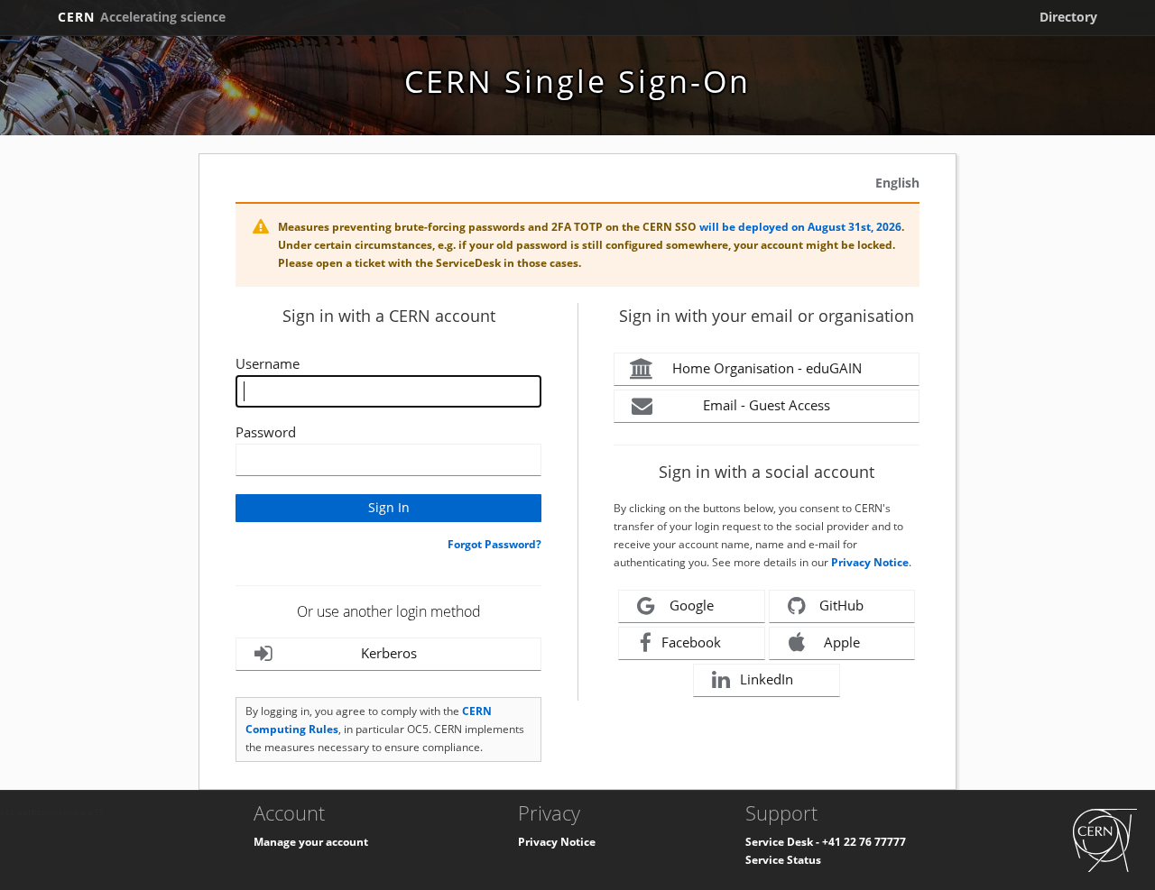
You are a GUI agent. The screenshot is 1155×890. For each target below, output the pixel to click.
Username (268, 363)
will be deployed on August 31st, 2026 (800, 226)
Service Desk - (783, 841)
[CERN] (1105, 840)
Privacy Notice (870, 562)
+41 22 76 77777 (864, 841)
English (897, 182)
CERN (142, 16)
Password (266, 432)
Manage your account (311, 841)
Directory (1068, 16)
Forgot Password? (494, 544)
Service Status (783, 859)
